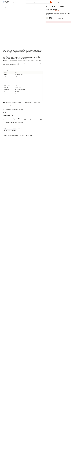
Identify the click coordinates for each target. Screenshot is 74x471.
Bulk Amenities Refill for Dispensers (56, 10)
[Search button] (51, 2)
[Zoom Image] (22, 24)
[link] (6, 2)
